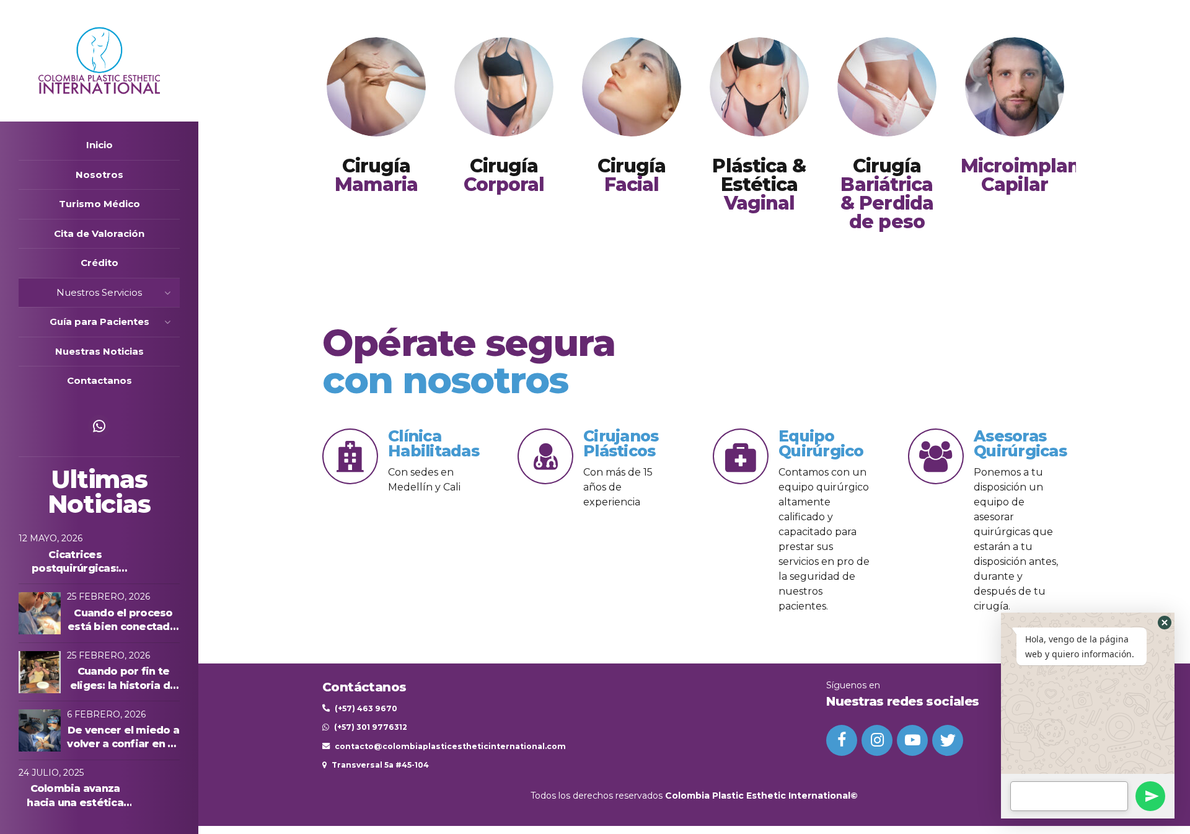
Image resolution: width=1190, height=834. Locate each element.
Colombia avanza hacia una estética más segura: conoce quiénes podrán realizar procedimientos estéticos (75, 796)
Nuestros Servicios (99, 292)
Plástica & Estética (759, 184)
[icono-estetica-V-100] (759, 86)
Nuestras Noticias (99, 351)
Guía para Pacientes (99, 321)
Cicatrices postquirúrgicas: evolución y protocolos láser (75, 562)
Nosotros (99, 174)
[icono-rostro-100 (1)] (631, 86)
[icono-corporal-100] (503, 86)
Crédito (99, 262)
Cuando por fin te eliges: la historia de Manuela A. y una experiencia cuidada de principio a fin (123, 679)
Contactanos (99, 380)
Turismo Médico (99, 204)
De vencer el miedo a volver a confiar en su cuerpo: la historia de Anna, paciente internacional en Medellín (123, 738)
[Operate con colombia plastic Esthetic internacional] (376, 86)
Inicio (99, 145)
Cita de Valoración (99, 233)
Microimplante (1030, 175)
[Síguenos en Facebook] (841, 740)
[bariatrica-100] (887, 86)
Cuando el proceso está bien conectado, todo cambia (123, 620)
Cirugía (376, 175)
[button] (1164, 622)
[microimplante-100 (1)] (1014, 86)
